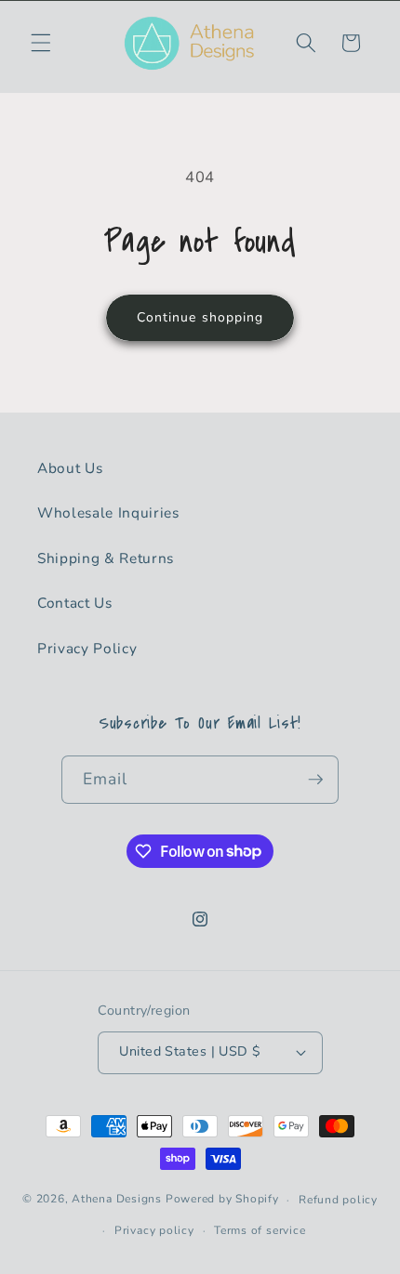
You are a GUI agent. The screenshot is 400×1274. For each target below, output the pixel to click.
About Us (69, 468)
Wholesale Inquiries (108, 512)
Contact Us (75, 602)
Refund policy (338, 1199)
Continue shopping (200, 317)
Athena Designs (117, 1199)
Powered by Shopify (222, 1199)
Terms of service (259, 1230)
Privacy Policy (87, 648)
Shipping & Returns (105, 558)
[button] (41, 42)
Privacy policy (154, 1230)
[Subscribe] (315, 779)
